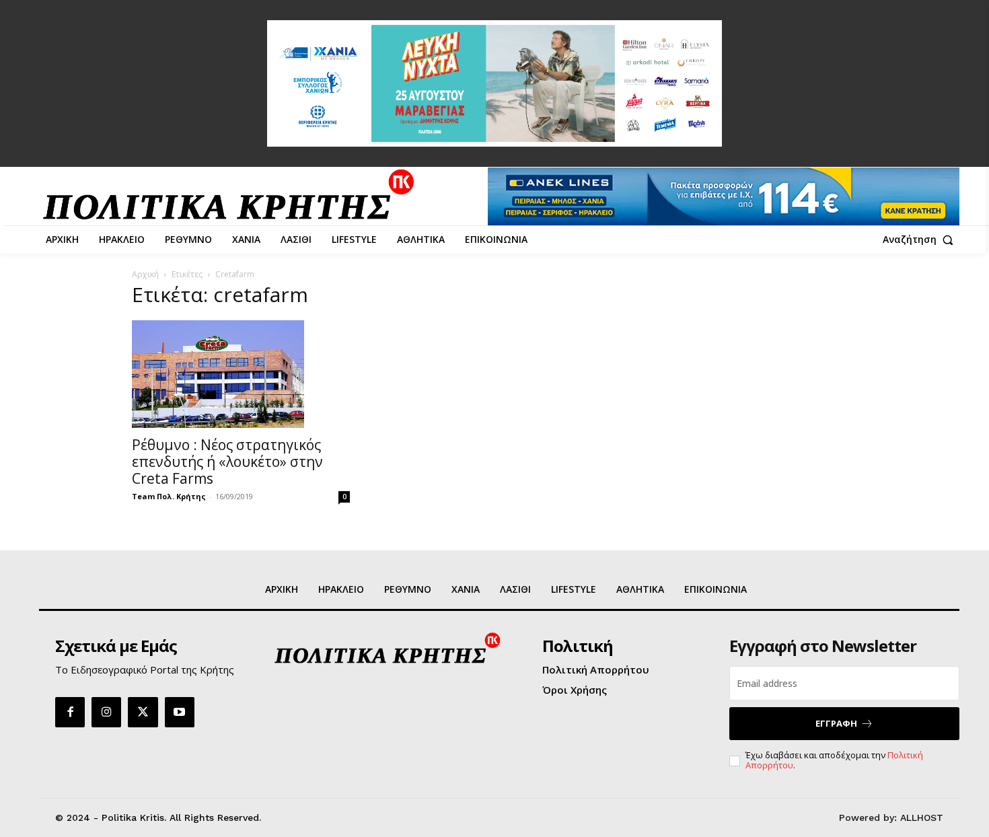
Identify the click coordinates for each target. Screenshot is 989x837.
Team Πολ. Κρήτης (169, 496)
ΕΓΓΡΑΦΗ (836, 723)
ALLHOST (921, 817)
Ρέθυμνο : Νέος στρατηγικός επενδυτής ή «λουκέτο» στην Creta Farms (227, 461)
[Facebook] (70, 712)
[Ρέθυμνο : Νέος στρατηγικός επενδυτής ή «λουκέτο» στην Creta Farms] (241, 374)
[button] (921, 239)
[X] (142, 712)
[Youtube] (179, 712)
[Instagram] (106, 712)
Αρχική (145, 274)
